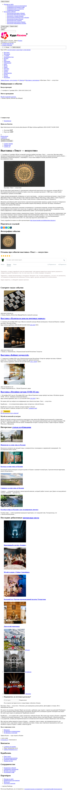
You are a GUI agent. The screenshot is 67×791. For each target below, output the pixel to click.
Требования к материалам (11, 769)
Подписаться (23, 700)
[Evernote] (8, 228)
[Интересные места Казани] (14, 650)
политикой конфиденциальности (53, 789)
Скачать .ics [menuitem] (7, 146)
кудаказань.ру (4, 739)
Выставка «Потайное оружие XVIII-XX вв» (20, 392)
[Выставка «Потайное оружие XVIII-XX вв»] (33, 374)
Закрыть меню (13, 26)
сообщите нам (33, 408)
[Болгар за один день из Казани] (12, 463)
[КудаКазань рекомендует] (14, 672)
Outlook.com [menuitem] (7, 145)
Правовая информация (10, 759)
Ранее (14, 264)
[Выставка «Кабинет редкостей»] (33, 337)
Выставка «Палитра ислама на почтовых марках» (23, 318)
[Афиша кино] (14, 693)
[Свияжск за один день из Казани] (12, 485)
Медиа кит (7, 782)
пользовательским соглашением (33, 789)
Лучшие (9, 264)
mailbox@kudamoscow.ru (10, 749)
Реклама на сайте (8, 779)
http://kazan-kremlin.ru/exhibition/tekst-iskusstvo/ (43, 220)
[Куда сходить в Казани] (19, 39)
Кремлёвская (7, 121)
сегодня (9, 49)
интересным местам (7, 43)
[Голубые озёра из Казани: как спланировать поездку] (12, 506)
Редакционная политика (10, 758)
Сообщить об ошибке (10, 746)
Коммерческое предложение (12, 780)
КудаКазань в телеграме (10, 732)
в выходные (19, 49)
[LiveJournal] (11, 228)
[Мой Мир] (6, 228)
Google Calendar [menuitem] (8, 143)
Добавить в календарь (6, 140)
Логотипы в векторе (9, 783)
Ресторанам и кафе (9, 772)
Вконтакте (7, 730)
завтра (14, 49)
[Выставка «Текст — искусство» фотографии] (8, 248)
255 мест (27, 650)
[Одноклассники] (4, 228)
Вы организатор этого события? (10, 413)
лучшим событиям (7, 45)
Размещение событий (10, 767)
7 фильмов (28, 693)
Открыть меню (4, 26)
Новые (2, 264)
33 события (28, 672)
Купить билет (4, 136)
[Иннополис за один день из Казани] (12, 441)
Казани (20, 40)
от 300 (33, 361)
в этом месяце (27, 49)
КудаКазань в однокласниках (12, 731)
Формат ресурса (8, 761)
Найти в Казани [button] (5, 1)
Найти (2, 29)
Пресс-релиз (7, 756)
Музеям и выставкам (10, 770)
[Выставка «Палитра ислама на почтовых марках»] (33, 300)
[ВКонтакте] (2, 228)
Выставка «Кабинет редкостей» (15, 355)
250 (32, 325)
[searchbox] (33, 29)
